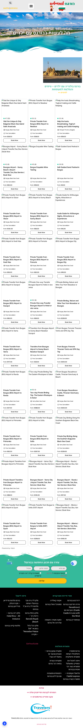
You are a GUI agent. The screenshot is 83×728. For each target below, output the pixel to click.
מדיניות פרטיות (41, 724)
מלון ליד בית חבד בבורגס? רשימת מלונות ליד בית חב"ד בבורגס (30, 605)
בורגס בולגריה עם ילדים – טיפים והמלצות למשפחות (63, 88)
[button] (31, 6)
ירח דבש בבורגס (73, 600)
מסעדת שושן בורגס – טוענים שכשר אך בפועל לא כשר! (53, 654)
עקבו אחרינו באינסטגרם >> (41, 696)
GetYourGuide (32, 643)
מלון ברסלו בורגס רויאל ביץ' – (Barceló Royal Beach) (31, 617)
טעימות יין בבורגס (73, 619)
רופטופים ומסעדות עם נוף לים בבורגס (54, 675)
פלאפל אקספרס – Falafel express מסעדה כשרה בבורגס (71, 676)
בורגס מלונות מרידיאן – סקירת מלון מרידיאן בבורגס (11, 603)
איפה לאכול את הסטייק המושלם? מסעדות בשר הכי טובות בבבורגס (73, 665)
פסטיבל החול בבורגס (53, 604)
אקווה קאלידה (55, 600)
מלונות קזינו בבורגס (12, 625)
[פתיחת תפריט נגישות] (4, 723)
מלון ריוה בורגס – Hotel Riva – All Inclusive (13, 616)
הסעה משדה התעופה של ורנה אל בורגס (53, 621)
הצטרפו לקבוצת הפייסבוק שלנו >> (41, 692)
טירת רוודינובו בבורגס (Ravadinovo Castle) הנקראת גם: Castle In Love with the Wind (71, 610)
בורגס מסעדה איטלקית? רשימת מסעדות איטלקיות (73, 654)
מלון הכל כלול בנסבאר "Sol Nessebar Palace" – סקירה (30, 630)
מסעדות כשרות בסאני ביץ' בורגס (55, 662)
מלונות (6, 8)
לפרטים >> (62, 92)
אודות (41, 688)
